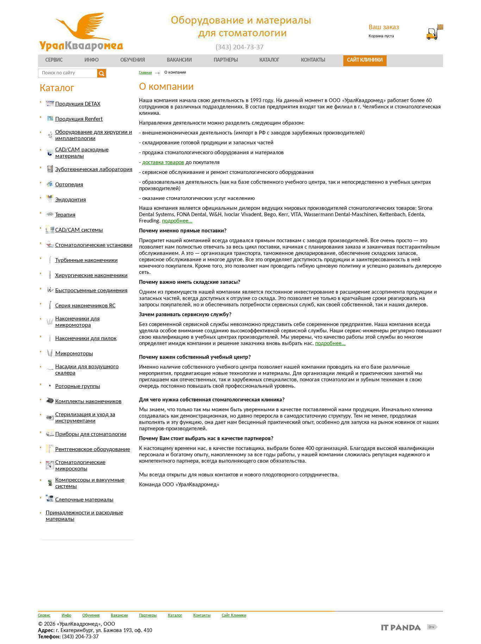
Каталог (57, 88)
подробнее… (177, 221)
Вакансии (119, 615)
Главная (145, 73)
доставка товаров (163, 162)
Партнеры (148, 615)
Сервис (44, 615)
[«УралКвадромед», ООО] (240, 32)
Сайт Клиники (234, 615)
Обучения (91, 615)
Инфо (66, 615)
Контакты (202, 615)
